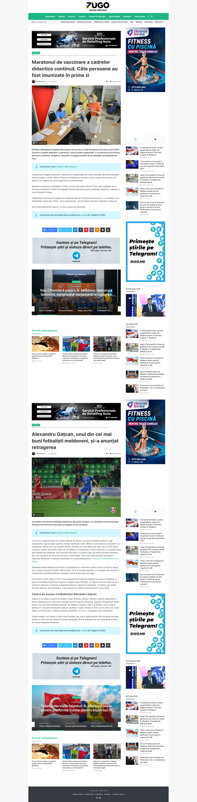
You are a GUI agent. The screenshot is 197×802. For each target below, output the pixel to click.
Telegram (60, 167)
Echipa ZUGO (89, 794)
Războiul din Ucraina (84, 22)
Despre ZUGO (78, 794)
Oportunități (114, 16)
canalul (84, 215)
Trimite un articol (118, 794)
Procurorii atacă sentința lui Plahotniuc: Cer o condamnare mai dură (152, 387)
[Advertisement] (145, 114)
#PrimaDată (149, 22)
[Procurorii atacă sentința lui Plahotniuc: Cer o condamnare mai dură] (132, 388)
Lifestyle (127, 16)
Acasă (35, 55)
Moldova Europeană (68, 22)
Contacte (107, 794)
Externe (71, 16)
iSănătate (139, 22)
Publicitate (99, 794)
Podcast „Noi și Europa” (119, 22)
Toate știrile (139, 16)
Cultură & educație (97, 16)
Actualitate (50, 16)
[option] (98, 6)
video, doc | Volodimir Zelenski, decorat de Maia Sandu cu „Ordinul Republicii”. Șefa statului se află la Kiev (76, 294)
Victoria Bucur (40, 81)
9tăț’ (131, 22)
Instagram (72, 167)
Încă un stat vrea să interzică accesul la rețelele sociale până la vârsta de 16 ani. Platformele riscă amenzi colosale (152, 207)
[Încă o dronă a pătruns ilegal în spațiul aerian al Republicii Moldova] (45, 344)
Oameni (82, 16)
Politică (61, 16)
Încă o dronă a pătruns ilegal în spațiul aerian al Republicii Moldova (44, 356)
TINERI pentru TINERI (101, 22)
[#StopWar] (98, 6)
